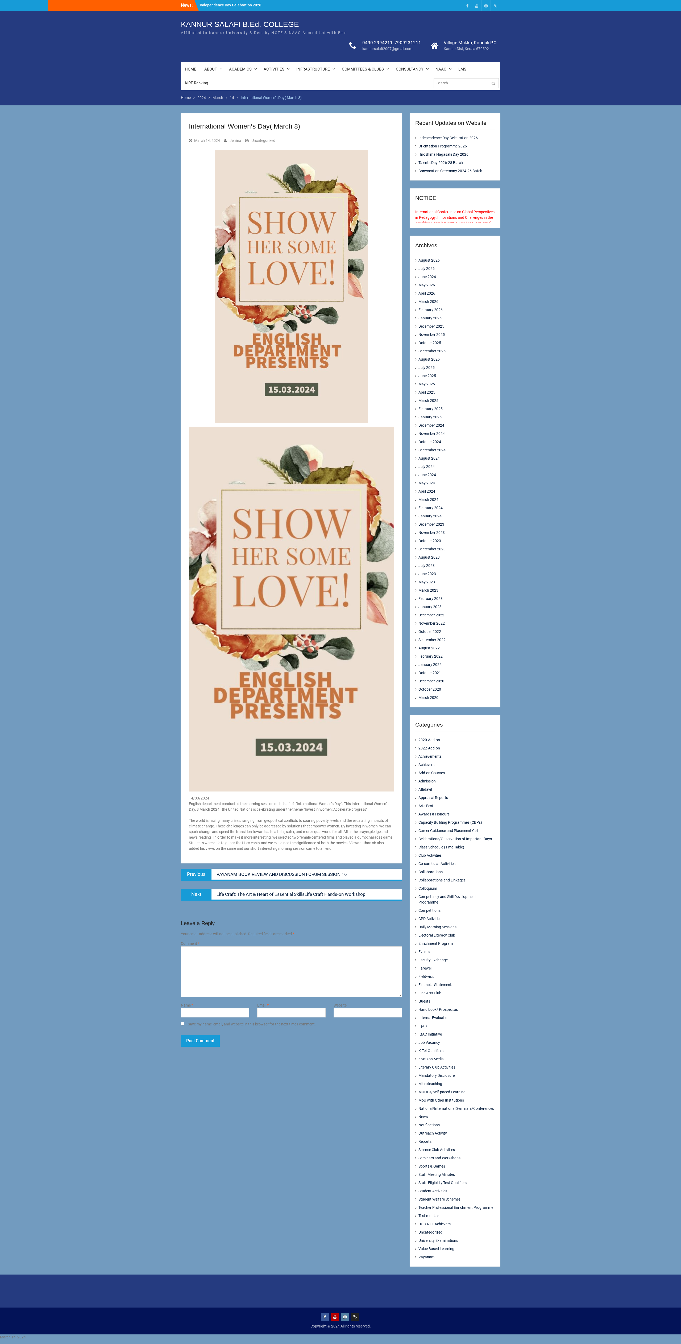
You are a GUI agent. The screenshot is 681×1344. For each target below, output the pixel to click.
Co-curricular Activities (436, 863)
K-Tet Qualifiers (430, 1051)
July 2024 (426, 466)
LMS (462, 69)
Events (424, 952)
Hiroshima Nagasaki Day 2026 (443, 154)
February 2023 (430, 598)
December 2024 (431, 425)
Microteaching (430, 1084)
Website (340, 1005)
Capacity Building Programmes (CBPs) (450, 822)
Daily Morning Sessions (437, 927)
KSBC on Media (431, 1059)
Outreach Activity (432, 1133)
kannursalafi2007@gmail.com (387, 49)
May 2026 (426, 285)
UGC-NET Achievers (434, 1224)
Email (263, 1005)
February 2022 (430, 656)
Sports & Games (431, 1166)
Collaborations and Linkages (442, 880)
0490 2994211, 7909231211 (391, 42)
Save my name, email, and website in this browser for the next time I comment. (252, 1024)
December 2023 (431, 524)
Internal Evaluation (434, 1018)
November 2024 (431, 433)
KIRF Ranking (196, 83)
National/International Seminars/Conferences (456, 1108)
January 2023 (430, 607)
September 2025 (432, 351)
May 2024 (426, 483)
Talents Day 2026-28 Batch (440, 162)
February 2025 (430, 409)
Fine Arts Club (429, 993)
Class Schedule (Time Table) (441, 847)
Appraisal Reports (433, 797)
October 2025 (429, 343)
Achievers (426, 764)
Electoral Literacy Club (436, 935)
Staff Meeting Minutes (436, 1174)
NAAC (440, 69)
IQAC (422, 1026)
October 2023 (429, 541)
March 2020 (428, 697)
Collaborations (430, 872)
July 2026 (426, 268)
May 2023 (426, 582)
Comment (190, 943)
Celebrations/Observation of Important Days (455, 839)
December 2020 (431, 681)
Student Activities (432, 1191)
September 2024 (432, 450)
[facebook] (467, 5)
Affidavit (425, 789)
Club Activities (430, 855)
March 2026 (428, 301)
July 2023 (426, 565)
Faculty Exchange (433, 960)
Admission (427, 781)
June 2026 (427, 277)
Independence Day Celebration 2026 (230, 5)
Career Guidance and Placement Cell (448, 830)
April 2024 (426, 491)
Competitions (429, 910)
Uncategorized (263, 140)
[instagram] (486, 5)
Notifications (429, 1125)
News (423, 1117)
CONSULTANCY (409, 69)
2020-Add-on (429, 740)
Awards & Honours (434, 814)
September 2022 (432, 640)
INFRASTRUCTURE (313, 69)
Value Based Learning (436, 1249)
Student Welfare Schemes (439, 1199)
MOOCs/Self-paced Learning (442, 1092)
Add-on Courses (431, 773)
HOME (190, 69)
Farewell (425, 968)
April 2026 (426, 293)
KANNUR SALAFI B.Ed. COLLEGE (240, 24)
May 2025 (426, 384)
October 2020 (429, 689)
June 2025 (427, 376)
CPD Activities (429, 919)
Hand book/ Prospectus (438, 1009)
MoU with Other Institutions (441, 1100)
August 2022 (429, 648)
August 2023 (429, 557)
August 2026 (429, 260)
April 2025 (426, 392)
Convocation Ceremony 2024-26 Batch (450, 171)
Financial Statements (435, 985)
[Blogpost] (495, 5)
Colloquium (427, 888)
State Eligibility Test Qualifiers (442, 1183)
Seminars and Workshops (439, 1158)
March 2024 (428, 499)
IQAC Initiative (430, 1034)
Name (187, 1005)
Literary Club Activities (436, 1067)
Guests (424, 1001)
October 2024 (429, 442)
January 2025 (430, 417)
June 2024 (427, 475)
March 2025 (428, 400)
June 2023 (427, 574)
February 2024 (430, 508)
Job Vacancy (429, 1042)
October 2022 (429, 631)
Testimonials (428, 1216)
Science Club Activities (436, 1150)
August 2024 (429, 458)
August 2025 (429, 359)
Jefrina (235, 140)
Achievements (430, 756)
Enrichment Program (435, 943)
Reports (424, 1141)
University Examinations (438, 1240)
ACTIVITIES (274, 69)
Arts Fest (425, 806)
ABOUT (210, 69)
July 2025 (426, 367)
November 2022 (431, 623)
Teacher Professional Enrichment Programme (455, 1207)
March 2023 (428, 590)
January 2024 (430, 516)
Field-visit (426, 976)
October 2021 (429, 673)
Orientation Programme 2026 (442, 146)
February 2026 (430, 310)
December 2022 (431, 615)
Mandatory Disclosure (436, 1075)
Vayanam (426, 1257)
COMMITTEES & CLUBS (363, 69)
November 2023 (431, 532)
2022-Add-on (429, 748)
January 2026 (430, 318)
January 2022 (430, 664)
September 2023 (432, 549)
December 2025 (431, 326)
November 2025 (431, 334)
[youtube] (476, 5)
